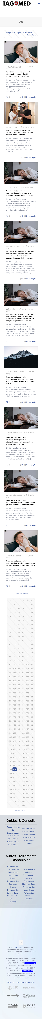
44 (15, 629)
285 (19, 789)
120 (32, 677)
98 (15, 665)
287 (27, 789)
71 (27, 645)
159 (19, 705)
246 (31, 761)
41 (27, 625)
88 (23, 657)
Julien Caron (12, 127)
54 (32, 633)
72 (32, 645)
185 (27, 721)
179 (27, 717)
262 (23, 773)
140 (14, 693)
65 (27, 641)
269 (27, 777)
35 (27, 620)
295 (10, 797)
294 (31, 793)
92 (15, 661)
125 (27, 681)
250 (23, 765)
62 (15, 641)
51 (19, 633)
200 (14, 733)
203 (27, 733)
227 (27, 749)
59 (27, 637)
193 (10, 729)
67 (10, 645)
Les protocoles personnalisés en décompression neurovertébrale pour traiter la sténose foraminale (19, 132)
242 (14, 761)
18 (32, 608)
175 (10, 717)
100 (23, 665)
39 (19, 625)
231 (19, 753)
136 (23, 689)
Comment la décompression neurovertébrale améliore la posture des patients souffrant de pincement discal (20, 502)
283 (10, 789)
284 (14, 789)
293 (27, 793)
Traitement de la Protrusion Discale (13, 884)
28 (23, 616)
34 (23, 620)
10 (23, 604)
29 (27, 616)
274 (23, 781)
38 (15, 625)
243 (19, 761)
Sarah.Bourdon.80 (14, 66)
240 (31, 757)
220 (23, 745)
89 (27, 657)
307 (19, 805)
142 (23, 693)
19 (10, 612)
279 (19, 785)
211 (10, 741)
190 (23, 725)
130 (23, 685)
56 (15, 637)
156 (32, 701)
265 (10, 777)
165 (19, 709)
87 (19, 657)
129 (19, 685)
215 (27, 741)
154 (23, 701)
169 (10, 713)
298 (23, 797)
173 (27, 713)
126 (32, 681)
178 (23, 717)
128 (14, 685)
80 (15, 653)
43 (10, 629)
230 (14, 753)
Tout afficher (31, 35)
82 (23, 653)
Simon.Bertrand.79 (15, 309)
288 (31, 789)
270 (31, 777)
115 (10, 677)
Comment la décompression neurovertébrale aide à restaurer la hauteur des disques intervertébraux (19, 193)
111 (19, 673)
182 (14, 721)
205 (10, 737)
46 (23, 629)
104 (14, 669)
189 (19, 725)
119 (27, 677)
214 (23, 741)
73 (10, 649)
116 (14, 677)
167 (27, 709)
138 (32, 689)
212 (14, 741)
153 (19, 701)
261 (19, 773)
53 (27, 633)
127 (10, 685)
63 (19, 641)
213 (19, 741)
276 (31, 781)
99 (19, 665)
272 (14, 781)
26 (15, 616)
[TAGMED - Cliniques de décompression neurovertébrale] (16, 3)
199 (10, 733)
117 (19, 677)
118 (23, 677)
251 (27, 765)
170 (14, 713)
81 (19, 653)
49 (10, 633)
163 (10, 709)
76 (23, 649)
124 (23, 681)
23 (27, 612)
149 (27, 697)
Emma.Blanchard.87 (15, 246)
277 (10, 785)
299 (27, 797)
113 (27, 673)
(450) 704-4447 (18, 963)
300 (31, 797)
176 (14, 717)
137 (27, 689)
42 (32, 625)
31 (10, 620)
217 (10, 745)
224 (14, 749)
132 (32, 685)
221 (27, 745)
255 (19, 769)
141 (19, 693)
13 (10, 608)
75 (19, 649)
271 (10, 781)
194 (14, 729)
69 (19, 645)
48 (32, 629)
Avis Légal (10, 982)
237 (19, 757)
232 (23, 753)
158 (14, 705)
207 (19, 737)
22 (23, 612)
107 (27, 669)
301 (10, 801)
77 (27, 649)
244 (23, 761)
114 (32, 673)
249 (19, 765)
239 (27, 757)
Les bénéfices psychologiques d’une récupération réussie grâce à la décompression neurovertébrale (19, 74)
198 (32, 729)
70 (23, 645)
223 (10, 749)
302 (14, 801)
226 (23, 749)
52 (23, 633)
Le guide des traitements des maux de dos (13, 842)
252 (31, 765)
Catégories (10, 33)
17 (27, 608)
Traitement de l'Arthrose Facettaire (29, 896)
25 (10, 616)
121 (10, 681)
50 (15, 633)
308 (23, 805)
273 (19, 781)
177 (19, 717)
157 (10, 705)
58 (23, 637)
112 (23, 673)
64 (23, 641)
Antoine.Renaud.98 (15, 432)
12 (32, 604)
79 (10, 653)
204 (31, 733)
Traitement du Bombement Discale (13, 875)
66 (32, 641)
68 (15, 645)
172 (23, 713)
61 (10, 641)
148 (23, 697)
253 (10, 769)
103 (10, 669)
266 (14, 777)
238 (23, 757)
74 (14, 649)
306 (31, 801)
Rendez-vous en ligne (30, 963)
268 (23, 777)
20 (15, 612)
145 (10, 697)
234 (31, 753)
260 (14, 773)
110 (14, 673)
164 (14, 709)
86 (15, 657)
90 (32, 657)
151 (10, 701)
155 (27, 701)
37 (10, 625)
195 (19, 729)
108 (32, 669)
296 (14, 797)
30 (32, 616)
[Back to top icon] (21, 942)
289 (10, 793)
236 (14, 757)
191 (27, 725)
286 (23, 789)
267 (19, 777)
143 (27, 693)
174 (32, 713)
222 (31, 745)
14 (14, 608)
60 (32, 637)
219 (19, 745)
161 (27, 705)
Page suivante (20, 810)
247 (10, 765)
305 (27, 801)
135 (19, 689)
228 (31, 749)
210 (32, 737)
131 (27, 685)
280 (23, 785)
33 (19, 620)
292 (23, 793)
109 (10, 673)
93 (19, 661)
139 (10, 693)
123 (19, 681)
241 (10, 761)
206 (14, 737)
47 (27, 629)
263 (27, 773)
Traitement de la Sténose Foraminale (13, 899)
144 (32, 693)
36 (32, 620)
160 (23, 705)
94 (23, 661)
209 (27, 737)
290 (14, 793)
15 (19, 608)
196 (23, 729)
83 (27, 653)
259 (10, 773)
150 (32, 697)
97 (10, 665)
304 (23, 801)
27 (19, 616)
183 (19, 721)
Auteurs (28, 33)
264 (31, 773)
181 (10, 721)
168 (32, 709)
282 (31, 785)
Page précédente (22, 593)
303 (19, 801)
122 (14, 681)
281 (27, 785)
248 (14, 765)
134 (14, 689)
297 (19, 797)
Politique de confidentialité (25, 982)
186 (32, 721)
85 (10, 657)
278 (14, 785)
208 (23, 737)
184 (23, 721)
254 (14, 769)
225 (19, 749)
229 (10, 753)
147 (19, 697)
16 (23, 608)
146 (14, 697)
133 (10, 689)
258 (31, 769)
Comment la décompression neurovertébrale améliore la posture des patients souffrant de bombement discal (20, 563)
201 (19, 733)
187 (10, 725)
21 (19, 612)
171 (19, 713)
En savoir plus (31, 97)
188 (14, 725)
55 (10, 637)
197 (27, 729)
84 (32, 653)
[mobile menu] (39, 3)
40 (23, 625)
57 (19, 637)
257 (27, 769)
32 (15, 620)
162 (32, 705)
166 (23, 709)
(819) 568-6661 (23, 978)
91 (10, 661)
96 (32, 661)
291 (19, 793)
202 (23, 733)
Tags (18, 33)
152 (14, 701)
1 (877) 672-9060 (14, 970)
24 (32, 612)
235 (10, 757)
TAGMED (18, 947)
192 (32, 725)
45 (19, 629)
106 (23, 669)
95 (27, 661)
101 (27, 665)
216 (32, 741)
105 (19, 669)
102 (32, 665)
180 (32, 717)
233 (27, 753)
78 (32, 649)
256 (23, 769)
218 (14, 745)
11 (27, 604)
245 (27, 761)
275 (27, 781)
